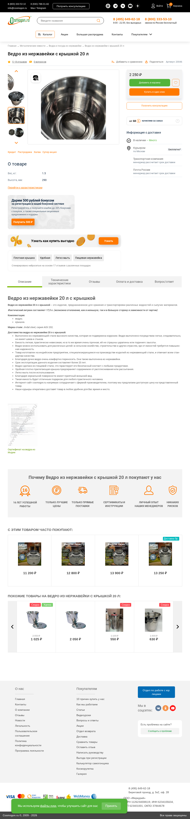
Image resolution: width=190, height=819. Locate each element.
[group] (73, 107)
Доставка (81, 736)
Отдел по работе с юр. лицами (156, 692)
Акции (80, 725)
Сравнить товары (86, 741)
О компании (22, 709)
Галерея (81, 773)
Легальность (22, 725)
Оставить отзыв (85, 747)
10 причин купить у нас (90, 699)
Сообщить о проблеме (160, 731)
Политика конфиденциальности (28, 743)
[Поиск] (98, 20)
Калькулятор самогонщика (92, 763)
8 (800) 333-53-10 (158, 19)
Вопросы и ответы (87, 720)
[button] (16, 71)
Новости (20, 720)
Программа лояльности (29, 750)
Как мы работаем (87, 704)
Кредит (12, 152)
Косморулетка (85, 768)
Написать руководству (89, 752)
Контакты (20, 704)
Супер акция (49, 152)
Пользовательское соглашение (26, 733)
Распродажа (25, 152)
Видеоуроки (83, 715)
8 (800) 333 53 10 (17, 4)
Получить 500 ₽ (23, 221)
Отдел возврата (86, 731)
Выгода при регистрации (91, 757)
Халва (37, 152)
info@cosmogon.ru (17, 8)
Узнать (108, 240)
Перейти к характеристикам (25, 187)
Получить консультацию (71, 6)
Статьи (80, 709)
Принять (111, 805)
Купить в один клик (154, 92)
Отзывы (19, 715)
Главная (20, 699)
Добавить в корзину (149, 82)
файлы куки (48, 805)
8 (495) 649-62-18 (126, 19)
